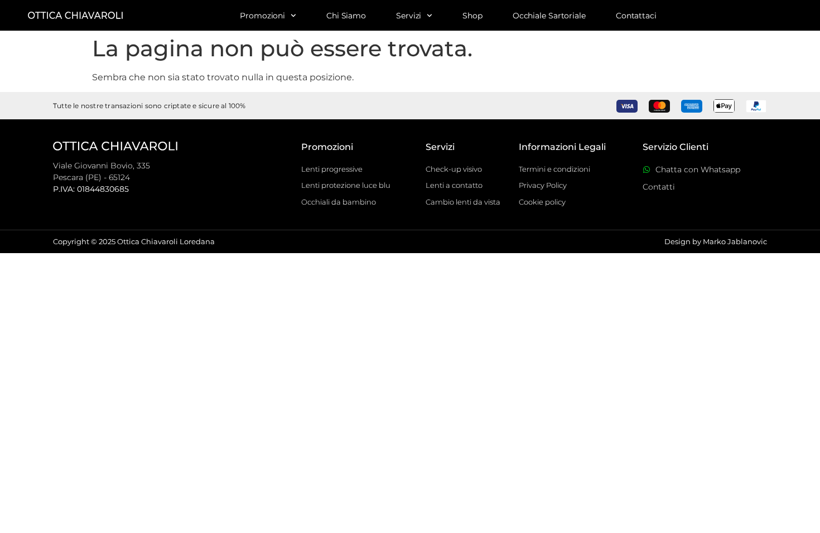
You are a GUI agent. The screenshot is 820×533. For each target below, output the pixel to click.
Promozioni (262, 16)
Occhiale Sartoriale (549, 16)
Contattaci (636, 16)
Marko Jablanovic (735, 241)
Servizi (408, 16)
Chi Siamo (346, 16)
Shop (472, 16)
